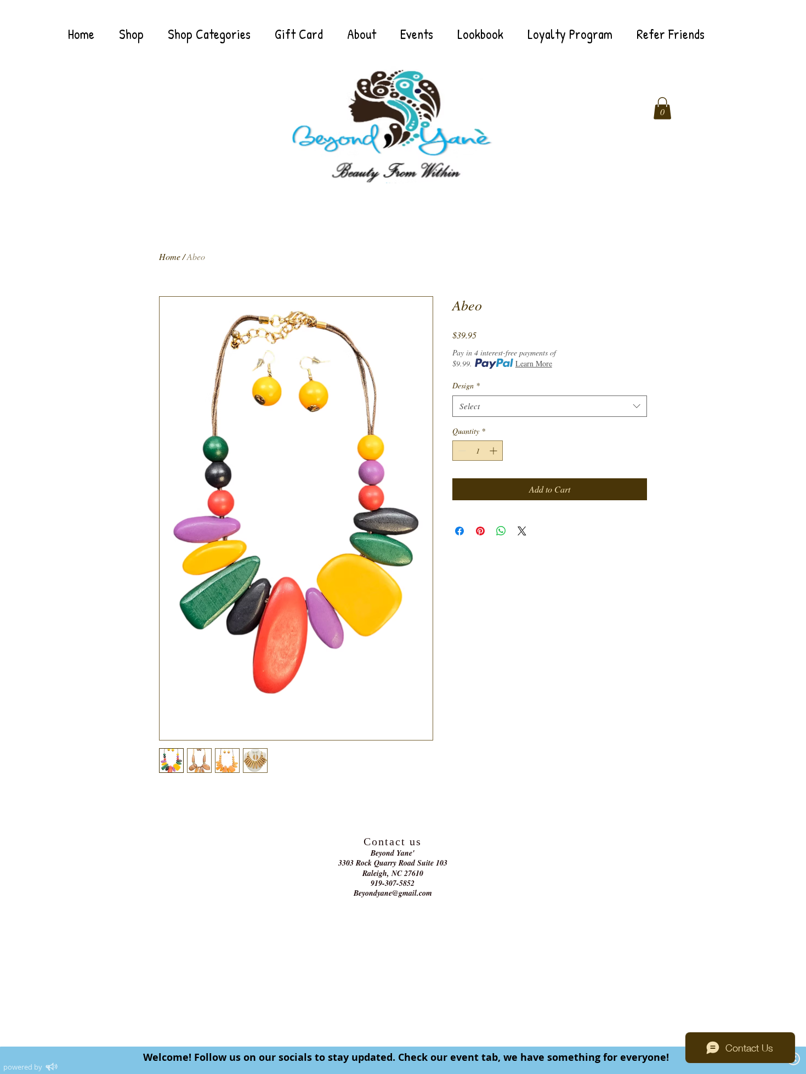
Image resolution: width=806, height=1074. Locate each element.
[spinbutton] (477, 450)
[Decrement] (461, 450)
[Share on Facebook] (459, 531)
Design (466, 385)
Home (169, 256)
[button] (662, 108)
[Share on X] (522, 531)
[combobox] (549, 406)
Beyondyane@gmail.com (393, 893)
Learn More (533, 363)
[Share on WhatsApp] (501, 531)
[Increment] (494, 450)
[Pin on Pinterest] (480, 531)
